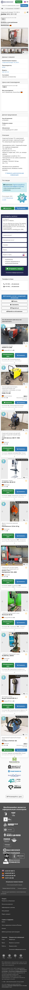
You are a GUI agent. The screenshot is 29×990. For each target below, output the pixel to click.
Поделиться (15, 308)
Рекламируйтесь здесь (15, 796)
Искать (25, 5)
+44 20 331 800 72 (10, 871)
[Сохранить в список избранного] (25, 12)
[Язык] (25, 1)
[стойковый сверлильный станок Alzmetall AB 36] (14, 601)
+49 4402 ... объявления (12, 284)
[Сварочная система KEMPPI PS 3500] (14, 334)
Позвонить (22, 208)
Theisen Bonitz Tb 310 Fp (8, 888)
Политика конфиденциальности (14, 272)
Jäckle (3, 67)
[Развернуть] (14, 362)
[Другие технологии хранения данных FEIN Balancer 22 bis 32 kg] (14, 511)
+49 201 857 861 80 (10, 875)
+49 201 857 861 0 (10, 873)
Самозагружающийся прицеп (14, 884)
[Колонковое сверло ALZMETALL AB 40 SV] (14, 469)
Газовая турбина (22, 888)
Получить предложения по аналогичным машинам (12, 262)
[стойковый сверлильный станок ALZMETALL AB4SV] (14, 642)
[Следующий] (26, 40)
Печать (15, 301)
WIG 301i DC (5, 72)
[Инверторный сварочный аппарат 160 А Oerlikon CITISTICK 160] (14, 726)
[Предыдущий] (2, 40)
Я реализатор (9, 259)
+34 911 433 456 (9, 878)
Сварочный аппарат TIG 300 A (10, 62)
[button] (27, 1)
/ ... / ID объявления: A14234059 (11, 8)
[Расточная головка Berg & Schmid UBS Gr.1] (14, 685)
